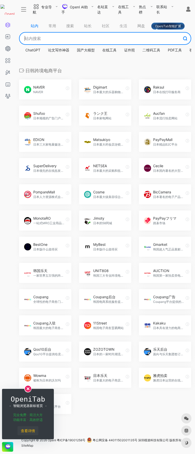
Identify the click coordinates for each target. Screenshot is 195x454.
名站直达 (102, 9)
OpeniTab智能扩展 (168, 26)
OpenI (52, 440)
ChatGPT (32, 50)
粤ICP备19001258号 (71, 440)
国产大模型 (86, 50)
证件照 (129, 50)
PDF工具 (175, 50)
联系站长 (161, 9)
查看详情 (28, 431)
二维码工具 (151, 50)
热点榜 (142, 9)
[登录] (188, 10)
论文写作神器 (58, 50)
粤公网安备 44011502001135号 (114, 440)
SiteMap (27, 445)
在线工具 (123, 9)
